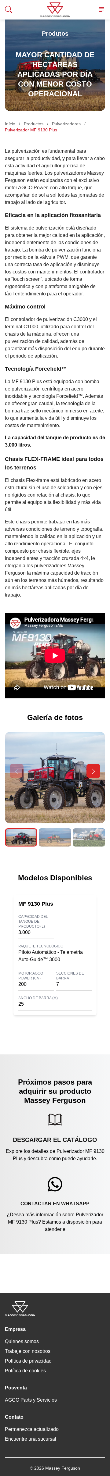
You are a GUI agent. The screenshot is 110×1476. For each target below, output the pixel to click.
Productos (33, 123)
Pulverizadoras (66, 123)
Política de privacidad (28, 1361)
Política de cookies (25, 1370)
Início (10, 123)
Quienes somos (22, 1341)
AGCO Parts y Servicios (31, 1400)
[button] (93, 771)
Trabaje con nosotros (27, 1351)
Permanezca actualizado (32, 1429)
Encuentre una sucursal (30, 1439)
